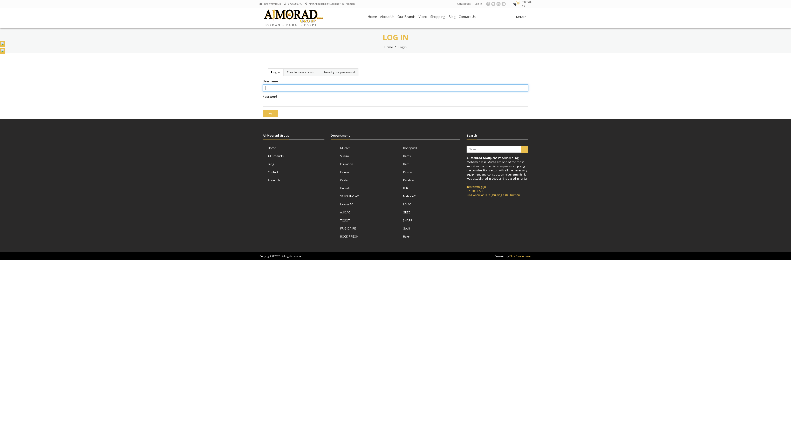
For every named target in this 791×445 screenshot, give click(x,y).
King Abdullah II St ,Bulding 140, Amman (332, 4)
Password (270, 96)
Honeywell (410, 148)
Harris (407, 156)
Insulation (346, 164)
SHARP (407, 220)
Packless (408, 180)
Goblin (407, 228)
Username (270, 81)
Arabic (521, 17)
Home (372, 16)
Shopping (437, 16)
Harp (406, 164)
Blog (452, 16)
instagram (499, 4)
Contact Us (467, 16)
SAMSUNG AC (349, 196)
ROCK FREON (349, 236)
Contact (273, 172)
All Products (276, 156)
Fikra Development (520, 256)
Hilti (405, 188)
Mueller (345, 148)
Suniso (344, 156)
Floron (344, 172)
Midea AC (409, 196)
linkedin (504, 4)
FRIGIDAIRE (348, 228)
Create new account (302, 72)
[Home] (293, 18)
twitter (493, 4)
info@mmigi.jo (272, 4)
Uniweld (345, 188)
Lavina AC (346, 204)
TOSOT (345, 220)
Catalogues (464, 4)
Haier (406, 236)
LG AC (407, 204)
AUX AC (345, 212)
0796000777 (295, 4)
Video (423, 16)
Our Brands (406, 16)
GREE (406, 212)
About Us (387, 16)
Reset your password (339, 72)
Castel (344, 180)
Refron (407, 172)
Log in (478, 4)
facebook (488, 4)
